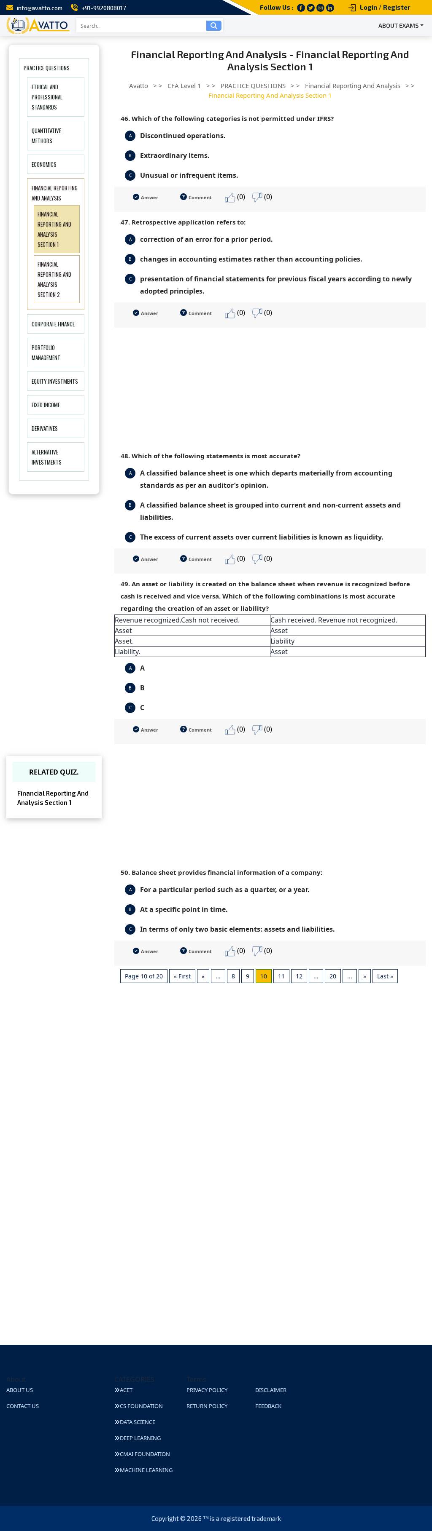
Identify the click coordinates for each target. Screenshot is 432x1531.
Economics (44, 164)
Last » (385, 976)
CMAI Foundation (145, 1454)
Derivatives (45, 428)
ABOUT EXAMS (398, 25)
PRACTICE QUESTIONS (47, 68)
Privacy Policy (206, 1390)
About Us (19, 1390)
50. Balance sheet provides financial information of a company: (221, 872)
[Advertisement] (270, 387)
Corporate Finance (53, 324)
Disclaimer (270, 1390)
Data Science (137, 1422)
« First (182, 976)
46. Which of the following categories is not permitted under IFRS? (227, 118)
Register (396, 7)
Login (368, 7)
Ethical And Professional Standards (47, 97)
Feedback (268, 1406)
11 (281, 976)
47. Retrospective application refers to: (183, 222)
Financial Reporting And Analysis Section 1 (53, 798)
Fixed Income (46, 405)
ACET (126, 1390)
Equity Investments (55, 381)
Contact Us (22, 1406)
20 (332, 976)
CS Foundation (141, 1406)
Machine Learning (146, 1470)
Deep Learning (140, 1438)
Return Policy (206, 1406)
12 (299, 976)
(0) (240, 196)
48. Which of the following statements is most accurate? (210, 456)
